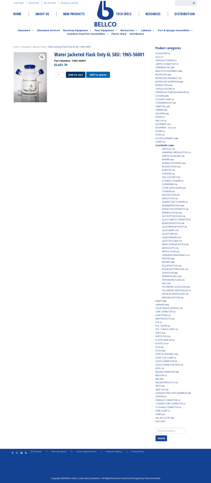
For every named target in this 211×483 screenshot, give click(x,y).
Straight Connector (166, 400)
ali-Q (158, 57)
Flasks (158, 134)
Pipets (158, 333)
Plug (158, 347)
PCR (157, 322)
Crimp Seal (160, 106)
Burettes (166, 170)
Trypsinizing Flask (171, 280)
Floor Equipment (104, 30)
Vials (164, 283)
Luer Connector (164, 311)
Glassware (24, 30)
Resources (153, 14)
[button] (42, 57)
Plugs (158, 350)
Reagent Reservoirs (165, 372)
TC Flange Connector (166, 407)
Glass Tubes (168, 233)
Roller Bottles (170, 265)
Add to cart (75, 74)
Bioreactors (127, 30)
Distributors (137, 33)
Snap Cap (160, 389)
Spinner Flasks (39, 46)
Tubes (158, 414)
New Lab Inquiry (58, 451)
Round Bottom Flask (173, 269)
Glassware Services (48, 30)
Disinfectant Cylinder (173, 202)
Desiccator (168, 198)
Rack (157, 368)
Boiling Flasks (169, 166)
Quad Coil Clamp (164, 357)
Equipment (160, 124)
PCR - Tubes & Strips (165, 329)
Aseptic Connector (165, 64)
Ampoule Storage (164, 60)
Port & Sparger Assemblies (174, 30)
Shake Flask (168, 272)
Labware (146, 30)
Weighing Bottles (171, 297)
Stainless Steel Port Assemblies (86, 33)
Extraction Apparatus (173, 209)
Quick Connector (164, 361)
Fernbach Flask (170, 212)
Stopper (159, 396)
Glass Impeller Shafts (173, 226)
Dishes (158, 117)
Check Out (34, 2)
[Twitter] (21, 452)
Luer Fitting (161, 315)
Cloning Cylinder (171, 180)
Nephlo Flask (169, 251)
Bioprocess (161, 74)
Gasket (159, 141)
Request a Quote (69, 2)
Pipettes (166, 258)
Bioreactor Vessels (172, 163)
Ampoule (166, 149)
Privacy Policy (138, 451)
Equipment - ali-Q (164, 127)
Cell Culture (168, 177)
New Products (74, 14)
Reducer (159, 375)
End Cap (159, 120)
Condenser (168, 184)
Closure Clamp (163, 99)
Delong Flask (169, 194)
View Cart (19, 2)
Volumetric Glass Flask (174, 286)
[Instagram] (17, 452)
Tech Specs (123, 14)
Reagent (166, 262)
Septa (158, 386)
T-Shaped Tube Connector (169, 403)
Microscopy (168, 248)
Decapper (160, 113)
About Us (42, 14)
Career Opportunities (86, 451)
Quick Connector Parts (168, 364)
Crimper (159, 110)
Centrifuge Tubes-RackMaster (170, 92)
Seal (157, 378)
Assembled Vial (163, 67)
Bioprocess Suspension (167, 81)
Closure (159, 95)
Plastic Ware (118, 33)
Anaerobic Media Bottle (174, 152)
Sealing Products (164, 382)
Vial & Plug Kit (162, 417)
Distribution (185, 14)
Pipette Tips (161, 336)
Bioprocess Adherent (166, 78)
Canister (166, 173)
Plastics (159, 343)
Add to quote (98, 74)
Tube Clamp (161, 410)
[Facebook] (13, 452)
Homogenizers (169, 237)
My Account (50, 2)
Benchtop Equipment (75, 30)
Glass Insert (168, 230)
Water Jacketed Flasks (173, 294)
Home (17, 14)
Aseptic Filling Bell (172, 156)
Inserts (159, 301)
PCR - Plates (161, 325)
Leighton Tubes (170, 241)
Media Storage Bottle (173, 244)
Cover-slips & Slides (172, 187)
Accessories (161, 53)
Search (161, 438)
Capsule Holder (163, 88)
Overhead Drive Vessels (174, 255)
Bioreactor (161, 85)
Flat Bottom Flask (171, 216)
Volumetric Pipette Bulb (174, 290)
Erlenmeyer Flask (171, 205)
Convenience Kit (163, 102)
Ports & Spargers (164, 354)
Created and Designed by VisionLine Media (140, 478)
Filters (158, 131)
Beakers (166, 159)
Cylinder (166, 191)
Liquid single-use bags (167, 308)
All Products (36, 451)
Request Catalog (114, 451)
